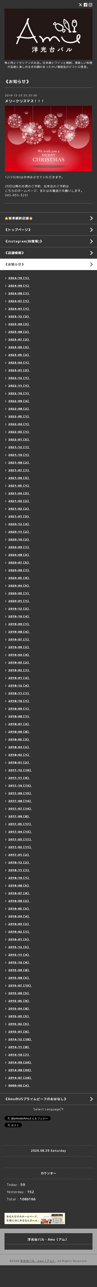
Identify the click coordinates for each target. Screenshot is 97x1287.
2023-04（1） (19, 362)
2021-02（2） (19, 509)
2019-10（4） (19, 616)
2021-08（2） (19, 462)
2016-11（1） (19, 870)
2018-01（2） (19, 762)
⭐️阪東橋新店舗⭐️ (19, 218)
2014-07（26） (20, 1078)
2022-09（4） (19, 401)
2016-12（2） (19, 862)
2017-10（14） (20, 785)
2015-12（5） (19, 947)
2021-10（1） (19, 455)
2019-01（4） (19, 678)
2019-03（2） (19, 662)
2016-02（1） (19, 931)
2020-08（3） (19, 555)
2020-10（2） (19, 539)
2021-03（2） (19, 501)
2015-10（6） (19, 962)
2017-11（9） (19, 778)
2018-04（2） (19, 747)
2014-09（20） (20, 1062)
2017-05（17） (20, 824)
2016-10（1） (19, 878)
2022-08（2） (19, 409)
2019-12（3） (19, 608)
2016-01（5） (19, 939)
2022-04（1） (19, 424)
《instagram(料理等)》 (24, 241)
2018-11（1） (19, 693)
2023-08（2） (19, 332)
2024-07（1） (19, 301)
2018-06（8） (19, 732)
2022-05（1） (19, 416)
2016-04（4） (19, 916)
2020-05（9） (19, 578)
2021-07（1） (19, 470)
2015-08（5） (19, 978)
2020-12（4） (19, 524)
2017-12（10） (20, 770)
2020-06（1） (19, 570)
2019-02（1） (19, 670)
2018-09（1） (19, 708)
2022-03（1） (19, 432)
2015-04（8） (19, 1008)
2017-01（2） (19, 855)
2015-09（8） (19, 970)
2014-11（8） (19, 1047)
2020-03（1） (19, 593)
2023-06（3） (19, 347)
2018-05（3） (19, 739)
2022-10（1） (19, 393)
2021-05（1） (19, 485)
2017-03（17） (20, 839)
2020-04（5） (19, 585)
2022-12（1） (19, 378)
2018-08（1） (19, 716)
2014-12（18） (20, 1039)
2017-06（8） (19, 816)
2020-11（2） (19, 532)
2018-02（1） (19, 755)
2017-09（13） (20, 793)
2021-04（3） (19, 493)
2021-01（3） (19, 516)
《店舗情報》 (15, 253)
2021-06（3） (19, 478)
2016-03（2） (19, 924)
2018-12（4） (19, 685)
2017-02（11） (20, 847)
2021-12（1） (19, 447)
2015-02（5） (19, 1024)
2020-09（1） (19, 547)
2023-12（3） (19, 316)
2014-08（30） (20, 1070)
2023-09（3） (19, 324)
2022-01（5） (19, 439)
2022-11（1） (19, 385)
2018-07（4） (19, 724)
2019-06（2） (19, 647)
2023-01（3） (19, 370)
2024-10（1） (19, 278)
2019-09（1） (19, 624)
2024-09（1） (19, 285)
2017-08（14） (20, 801)
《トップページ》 (18, 230)
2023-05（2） (19, 355)
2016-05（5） (19, 908)
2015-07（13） (20, 985)
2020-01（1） (19, 601)
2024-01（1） (19, 309)
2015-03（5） (19, 1016)
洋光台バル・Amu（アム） (37, 1261)
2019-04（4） (19, 655)
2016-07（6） (19, 893)
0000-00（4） (19, 1085)
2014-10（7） (19, 1055)
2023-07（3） (19, 339)
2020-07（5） (19, 562)
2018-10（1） (19, 701)
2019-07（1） (19, 639)
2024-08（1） (19, 293)
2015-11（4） (19, 955)
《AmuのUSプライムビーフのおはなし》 (36, 1099)
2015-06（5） (19, 993)
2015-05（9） (19, 1001)
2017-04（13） (20, 831)
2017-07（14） (20, 808)
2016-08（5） (19, 885)
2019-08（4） (19, 632)
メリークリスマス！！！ (25, 101)
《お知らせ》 (15, 264)
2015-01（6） (19, 1031)
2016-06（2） (19, 901)
